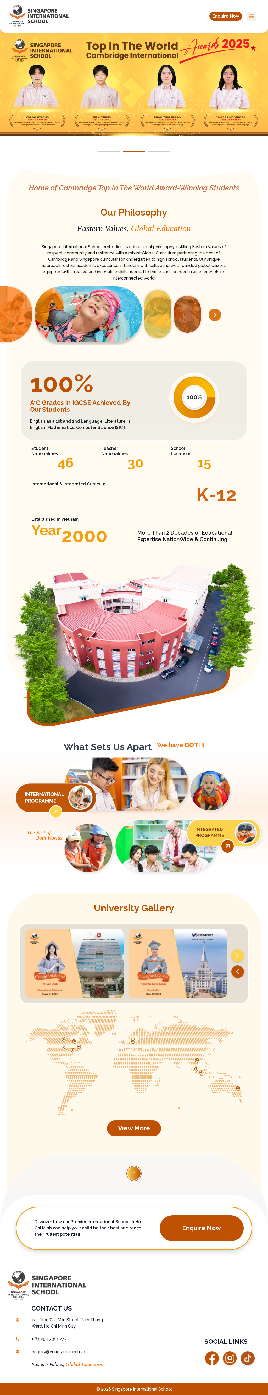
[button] (225, 16)
